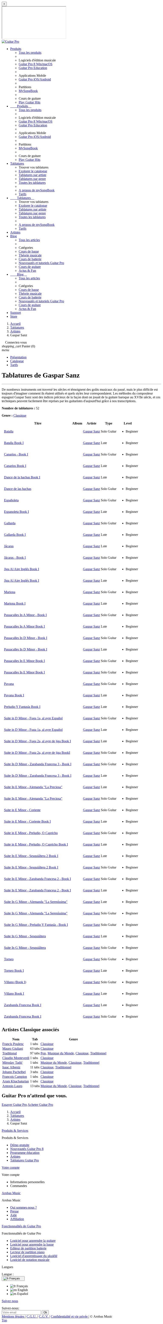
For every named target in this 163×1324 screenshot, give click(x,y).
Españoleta (11, 500)
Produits (15, 49)
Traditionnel (98, 1053)
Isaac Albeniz (11, 1067)
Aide (13, 1215)
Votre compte (11, 1167)
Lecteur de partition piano (27, 1252)
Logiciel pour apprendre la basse (32, 1244)
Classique (19, 415)
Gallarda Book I (15, 534)
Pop (43, 1053)
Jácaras (9, 546)
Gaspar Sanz (91, 431)
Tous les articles (29, 240)
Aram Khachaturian (15, 1081)
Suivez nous (10, 1301)
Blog (13, 236)
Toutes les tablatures (32, 182)
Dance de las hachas (17, 489)
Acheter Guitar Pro (40, 1104)
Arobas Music (11, 1193)
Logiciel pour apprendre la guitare (33, 1240)
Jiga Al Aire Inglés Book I (21, 569)
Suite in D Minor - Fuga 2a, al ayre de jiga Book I (37, 741)
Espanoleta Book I (16, 511)
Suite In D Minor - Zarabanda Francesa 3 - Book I (37, 764)
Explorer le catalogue (33, 171)
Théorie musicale (30, 255)
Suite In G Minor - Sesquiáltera (25, 936)
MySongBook (28, 91)
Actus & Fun (27, 270)
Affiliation (17, 1219)
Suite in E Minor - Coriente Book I (27, 821)
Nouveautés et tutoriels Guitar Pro (41, 263)
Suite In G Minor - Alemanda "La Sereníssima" (35, 902)
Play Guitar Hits (29, 102)
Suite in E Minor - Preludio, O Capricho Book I (36, 844)
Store (13, 316)
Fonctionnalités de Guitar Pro (21, 1226)
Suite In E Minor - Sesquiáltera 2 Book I (31, 856)
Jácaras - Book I (15, 557)
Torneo (9, 959)
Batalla (8, 431)
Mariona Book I (14, 603)
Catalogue (17, 361)
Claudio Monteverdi (15, 1058)
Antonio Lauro (12, 1086)
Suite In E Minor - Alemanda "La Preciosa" (33, 787)
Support (15, 312)
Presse (14, 1211)
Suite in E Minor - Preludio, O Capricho (31, 833)
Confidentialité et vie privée (70, 1316)
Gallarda (9, 523)
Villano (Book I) (15, 982)
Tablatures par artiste (32, 175)
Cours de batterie (30, 259)
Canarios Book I (15, 466)
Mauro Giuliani (12, 1048)
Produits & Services (15, 1130)
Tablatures (17, 163)
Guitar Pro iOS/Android (35, 79)
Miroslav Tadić (12, 1062)
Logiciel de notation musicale (29, 1260)
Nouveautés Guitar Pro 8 (27, 1149)
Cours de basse (29, 251)
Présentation (18, 357)
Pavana (9, 684)
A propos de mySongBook (37, 190)
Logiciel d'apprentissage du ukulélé (33, 1256)
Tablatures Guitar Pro (24, 1160)
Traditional (9, 1053)
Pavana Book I (14, 695)
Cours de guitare (30, 267)
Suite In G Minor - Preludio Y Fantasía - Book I (36, 925)
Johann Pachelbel (14, 1072)
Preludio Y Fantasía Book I (22, 707)
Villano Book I (14, 993)
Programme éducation (24, 1152)
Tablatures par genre (32, 179)
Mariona (9, 592)
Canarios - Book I (16, 454)
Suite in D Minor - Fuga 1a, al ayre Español (33, 718)
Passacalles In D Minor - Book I (25, 638)
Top (4, 1320)
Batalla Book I (14, 443)
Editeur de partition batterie (28, 1248)
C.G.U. (32, 1316)
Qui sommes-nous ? (23, 1207)
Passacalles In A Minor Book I (24, 626)
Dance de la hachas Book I (22, 477)
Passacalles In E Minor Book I (24, 661)
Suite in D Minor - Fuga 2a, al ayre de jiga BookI (37, 752)
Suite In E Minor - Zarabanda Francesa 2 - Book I (37, 879)
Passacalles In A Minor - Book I (25, 615)
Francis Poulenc (13, 1044)
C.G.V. (44, 1316)
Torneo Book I (14, 970)
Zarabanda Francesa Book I (22, 1005)
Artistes (15, 232)
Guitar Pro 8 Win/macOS (35, 64)
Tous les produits (30, 52)
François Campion (14, 1076)
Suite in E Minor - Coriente (22, 810)
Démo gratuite (19, 1145)
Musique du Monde (61, 1053)
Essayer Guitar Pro (14, 1104)
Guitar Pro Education (33, 68)
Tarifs (22, 194)
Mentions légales (13, 1316)
